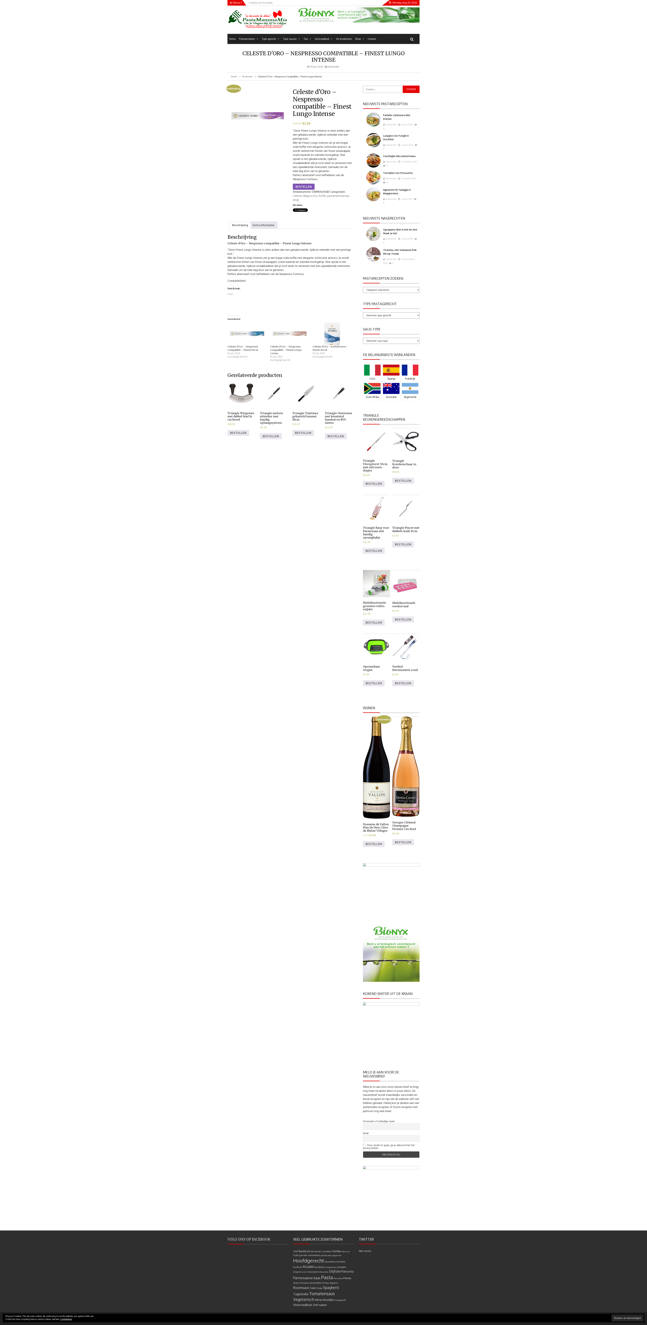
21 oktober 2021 (409, 161)
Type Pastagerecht (380, 304)
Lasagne (341, 1267)
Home (232, 38)
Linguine (297, 1272)
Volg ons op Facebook (248, 1239)
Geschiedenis (314, 1255)
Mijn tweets (365, 1251)
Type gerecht (269, 38)
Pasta (327, 1277)
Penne (347, 1278)
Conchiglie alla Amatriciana (399, 156)
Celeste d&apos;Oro (305, 195)
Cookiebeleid (66, 1319)
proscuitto (316, 1282)
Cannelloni (327, 1251)
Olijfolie (335, 1271)
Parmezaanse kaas (306, 1278)
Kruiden (308, 1267)
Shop (358, 38)
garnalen (303, 1255)
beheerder (333, 66)
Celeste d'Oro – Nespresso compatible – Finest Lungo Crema (286, 350)
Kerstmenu (330, 1261)
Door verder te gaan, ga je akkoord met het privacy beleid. (389, 1146)
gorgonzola (336, 1255)
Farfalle (336, 1251)
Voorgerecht (340, 1300)
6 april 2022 (407, 145)
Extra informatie (263, 225)
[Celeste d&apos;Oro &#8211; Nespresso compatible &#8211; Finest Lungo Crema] (289, 333)
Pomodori (304, 1282)
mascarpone (313, 1272)
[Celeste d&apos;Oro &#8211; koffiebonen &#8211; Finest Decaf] (332, 333)
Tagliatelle (301, 1294)
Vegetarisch (303, 1299)
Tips (305, 38)
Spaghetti (331, 1287)
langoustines (331, 1267)
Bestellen (304, 186)
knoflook (297, 1267)
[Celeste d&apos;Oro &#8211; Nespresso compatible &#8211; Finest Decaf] (247, 333)
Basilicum (304, 1251)
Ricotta (325, 1283)
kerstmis (341, 1261)
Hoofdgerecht (308, 1260)
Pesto (296, 1282)
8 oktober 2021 (408, 178)
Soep (319, 1288)
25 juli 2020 (407, 238)
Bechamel (316, 1251)
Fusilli (295, 1255)
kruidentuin (320, 1267)
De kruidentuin (344, 38)
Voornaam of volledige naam (379, 1121)
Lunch (304, 1272)
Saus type (371, 329)
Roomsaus (301, 1287)
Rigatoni (334, 1282)
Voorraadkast (322, 38)
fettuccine (346, 1251)
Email (366, 1133)
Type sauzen (290, 38)
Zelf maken (320, 1305)
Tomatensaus (322, 1293)
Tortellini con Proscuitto (398, 173)
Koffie (322, 195)
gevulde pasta (326, 1255)
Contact (372, 38)
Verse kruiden (324, 1300)
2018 (295, 1251)
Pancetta (347, 1271)
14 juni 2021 (407, 199)
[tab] (240, 225)
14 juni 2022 (407, 124)
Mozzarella (323, 1272)
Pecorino (338, 1278)
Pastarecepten (247, 38)
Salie (313, 1288)
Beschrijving (240, 225)
